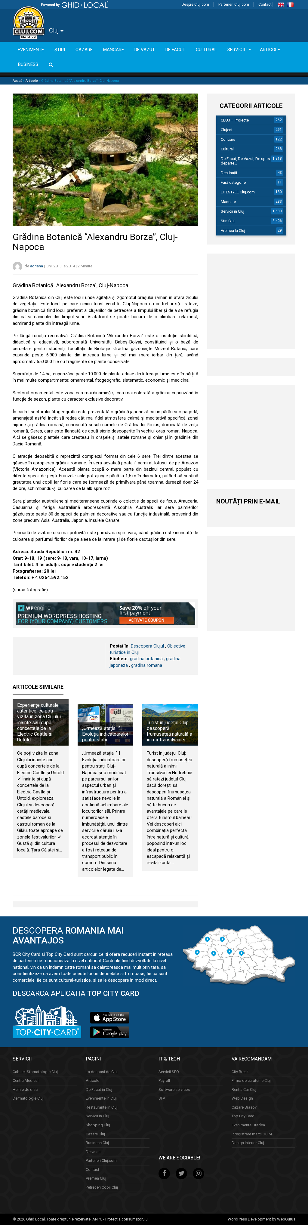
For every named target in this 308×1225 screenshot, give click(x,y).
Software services (174, 1089)
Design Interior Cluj (248, 1142)
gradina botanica (146, 658)
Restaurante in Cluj (102, 1107)
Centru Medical (25, 1080)
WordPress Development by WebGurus (261, 1219)
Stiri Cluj (228, 221)
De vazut (93, 1151)
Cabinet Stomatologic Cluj (35, 1071)
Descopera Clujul (147, 646)
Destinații (229, 173)
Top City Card (243, 1116)
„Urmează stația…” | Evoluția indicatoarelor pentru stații (105, 734)
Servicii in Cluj (232, 211)
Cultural (227, 149)
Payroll (164, 1080)
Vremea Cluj (96, 1178)
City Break (240, 1071)
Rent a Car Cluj (244, 1089)
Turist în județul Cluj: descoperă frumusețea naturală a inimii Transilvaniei (169, 731)
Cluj (54, 30)
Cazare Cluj (95, 1133)
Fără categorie (233, 182)
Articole (32, 81)
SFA (162, 1098)
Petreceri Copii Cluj (102, 1187)
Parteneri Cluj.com (233, 4)
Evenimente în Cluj (101, 1098)
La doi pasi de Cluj (102, 1071)
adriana (36, 266)
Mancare (228, 201)
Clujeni (226, 130)
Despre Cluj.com (195, 4)
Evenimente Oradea (248, 1125)
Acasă (17, 81)
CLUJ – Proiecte (235, 120)
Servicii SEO (169, 1071)
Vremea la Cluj (233, 230)
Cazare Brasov (244, 1107)
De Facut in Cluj (99, 1089)
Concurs (228, 139)
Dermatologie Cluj (28, 1098)
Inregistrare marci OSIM (252, 1133)
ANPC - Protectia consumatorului (120, 1219)
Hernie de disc (25, 1089)
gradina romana (146, 665)
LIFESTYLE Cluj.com (238, 192)
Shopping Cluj (98, 1125)
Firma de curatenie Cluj (251, 1080)
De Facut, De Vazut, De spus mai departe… (249, 160)
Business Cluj (97, 1142)
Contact (265, 4)
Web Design (242, 1098)
